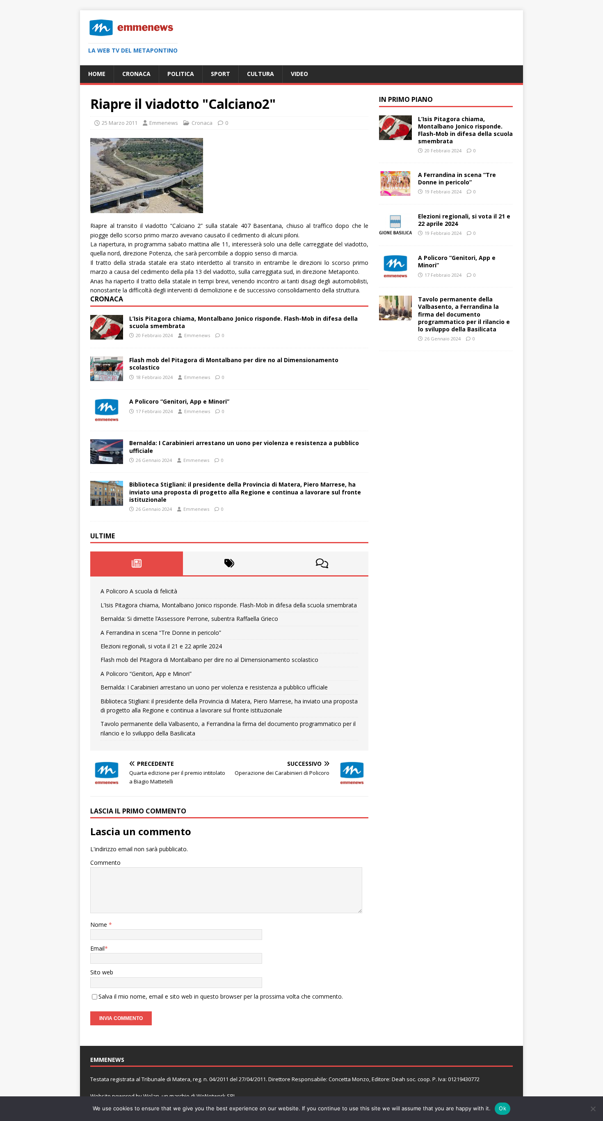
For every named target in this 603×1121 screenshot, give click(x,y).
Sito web (101, 972)
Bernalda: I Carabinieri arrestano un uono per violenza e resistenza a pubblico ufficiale (244, 446)
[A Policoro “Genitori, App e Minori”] (106, 418)
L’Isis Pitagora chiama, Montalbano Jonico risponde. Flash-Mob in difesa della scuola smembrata (243, 322)
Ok (502, 1108)
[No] (593, 1109)
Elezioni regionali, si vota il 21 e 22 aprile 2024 (161, 646)
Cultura (260, 74)
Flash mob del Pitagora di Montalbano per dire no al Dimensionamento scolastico (233, 363)
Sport (220, 74)
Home (96, 74)
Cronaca (136, 74)
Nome (99, 924)
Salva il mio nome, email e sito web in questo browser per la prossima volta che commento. (220, 996)
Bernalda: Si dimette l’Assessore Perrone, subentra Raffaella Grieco (189, 619)
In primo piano (406, 99)
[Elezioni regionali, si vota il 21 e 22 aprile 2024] (395, 233)
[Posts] (136, 563)
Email (97, 948)
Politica (180, 74)
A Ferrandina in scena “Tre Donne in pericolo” (160, 632)
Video (299, 74)
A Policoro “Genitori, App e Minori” (179, 401)
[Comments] (322, 563)
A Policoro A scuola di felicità (138, 591)
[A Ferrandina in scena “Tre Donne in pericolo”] (395, 191)
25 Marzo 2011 (119, 122)
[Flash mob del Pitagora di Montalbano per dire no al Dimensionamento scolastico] (106, 376)
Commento (105, 862)
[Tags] (229, 563)
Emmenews (163, 122)
